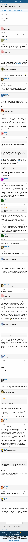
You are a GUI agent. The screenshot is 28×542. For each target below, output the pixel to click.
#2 (26, 44)
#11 (26, 239)
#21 (26, 454)
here (19, 160)
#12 (26, 251)
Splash (6, 258)
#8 (26, 137)
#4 (26, 72)
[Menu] (1, 1)
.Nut (5, 449)
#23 (26, 503)
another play (18, 63)
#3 (26, 55)
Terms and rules (4, 532)
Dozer (5, 39)
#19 (26, 395)
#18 (26, 384)
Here (2, 159)
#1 (26, 32)
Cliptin (6, 199)
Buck (5, 379)
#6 (26, 99)
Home (18, 532)
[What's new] (24, 1)
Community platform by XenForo (11, 534)
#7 (26, 114)
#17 (26, 360)
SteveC (3, 8)
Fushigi (6, 94)
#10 (26, 204)
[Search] (26, 1)
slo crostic (6, 178)
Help (15, 532)
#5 (26, 83)
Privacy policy (10, 532)
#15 (26, 299)
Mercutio (6, 78)
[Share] (25, 32)
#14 (26, 289)
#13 (26, 262)
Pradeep (6, 110)
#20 (26, 424)
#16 (26, 327)
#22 (26, 491)
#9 (26, 183)
